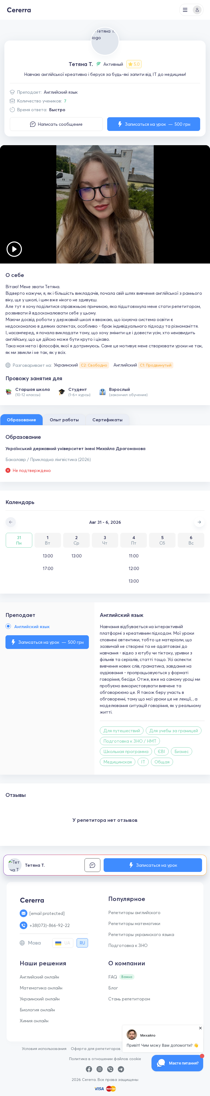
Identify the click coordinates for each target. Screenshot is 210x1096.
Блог (113, 988)
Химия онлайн (34, 1020)
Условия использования (44, 1048)
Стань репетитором (129, 998)
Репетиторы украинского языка (141, 934)
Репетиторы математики (134, 923)
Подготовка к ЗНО (128, 945)
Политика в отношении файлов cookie (105, 1058)
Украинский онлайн (40, 998)
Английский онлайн (39, 977)
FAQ (112, 977)
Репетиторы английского (134, 912)
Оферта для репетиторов (96, 1048)
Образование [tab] (21, 419)
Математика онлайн (41, 988)
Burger (185, 10)
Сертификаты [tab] (107, 419)
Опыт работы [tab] (64, 419)
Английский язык (61, 92)
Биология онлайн (37, 1009)
